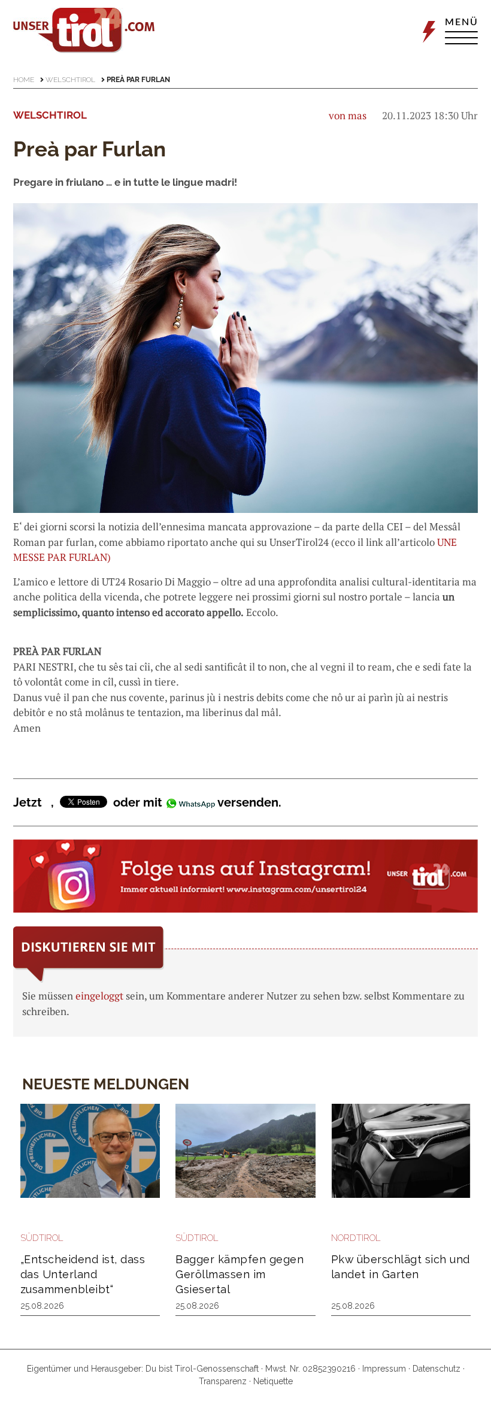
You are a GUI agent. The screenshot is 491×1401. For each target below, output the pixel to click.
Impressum (384, 1368)
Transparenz (223, 1381)
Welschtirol (70, 80)
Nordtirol (356, 1238)
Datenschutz (436, 1368)
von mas (347, 115)
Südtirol (41, 1238)
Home (23, 80)
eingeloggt (99, 996)
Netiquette (273, 1381)
